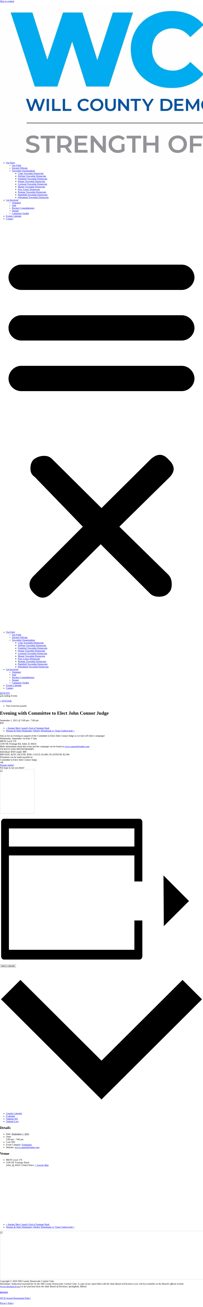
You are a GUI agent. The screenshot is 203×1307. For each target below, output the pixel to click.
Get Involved (12, 200)
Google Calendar (14, 1113)
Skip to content (7, 1)
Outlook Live (12, 1121)
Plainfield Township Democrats (32, 194)
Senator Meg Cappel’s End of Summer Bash (27, 728)
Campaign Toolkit (20, 213)
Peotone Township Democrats (32, 192)
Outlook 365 (12, 1119)
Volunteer (16, 202)
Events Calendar (13, 216)
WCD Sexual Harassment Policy (15, 1298)
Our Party (10, 162)
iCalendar (10, 1116)
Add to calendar (8, 966)
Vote (14, 205)
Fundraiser (27, 1144)
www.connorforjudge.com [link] (76, 746)
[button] (101, 425)
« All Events (6, 701)
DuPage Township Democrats (32, 176)
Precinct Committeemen (23, 208)
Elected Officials (19, 168)
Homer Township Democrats (31, 181)
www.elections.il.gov (10, 1286)
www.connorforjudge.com (27, 1147)
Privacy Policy (7, 1303)
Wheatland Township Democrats (33, 197)
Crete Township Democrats (31, 173)
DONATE (4, 1292)
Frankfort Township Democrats (32, 178)
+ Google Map (41, 1165)
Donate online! (7, 765)
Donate (15, 210)
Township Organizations (23, 170)
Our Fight (16, 165)
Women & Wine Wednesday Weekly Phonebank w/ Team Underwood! (40, 731)
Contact (9, 218)
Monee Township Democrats (31, 186)
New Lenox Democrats (29, 189)
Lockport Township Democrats (32, 184)
